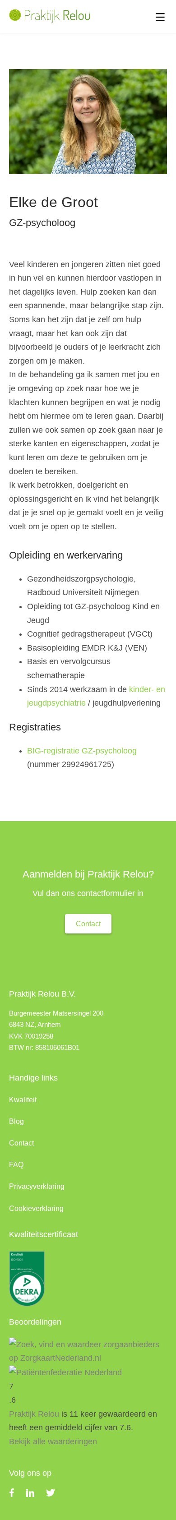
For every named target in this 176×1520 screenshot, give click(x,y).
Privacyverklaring (37, 1186)
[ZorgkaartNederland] (88, 1350)
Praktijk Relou (34, 1413)
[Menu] (160, 17)
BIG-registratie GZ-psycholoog (82, 750)
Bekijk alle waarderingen (53, 1441)
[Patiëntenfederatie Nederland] (65, 1372)
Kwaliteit (23, 1100)
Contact (21, 1143)
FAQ (16, 1165)
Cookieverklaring (36, 1208)
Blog (16, 1121)
